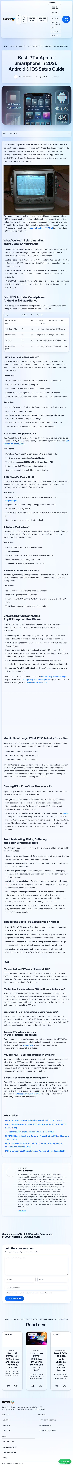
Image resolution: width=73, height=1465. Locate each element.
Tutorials (14, 46)
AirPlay (65, 813)
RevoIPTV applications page (53, 676)
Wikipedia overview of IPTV (28, 1094)
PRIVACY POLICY (9, 1442)
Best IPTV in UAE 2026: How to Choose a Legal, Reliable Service (60, 1362)
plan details (28, 1045)
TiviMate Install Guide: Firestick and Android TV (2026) (29, 1132)
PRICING (24, 19)
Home (6, 46)
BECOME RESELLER (55, 8)
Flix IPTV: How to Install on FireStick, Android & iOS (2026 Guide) (33, 1120)
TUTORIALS (55, 18)
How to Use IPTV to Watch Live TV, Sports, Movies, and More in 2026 (36, 1362)
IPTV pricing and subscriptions (36, 679)
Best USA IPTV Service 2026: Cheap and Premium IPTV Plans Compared (12, 1360)
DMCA (5, 1458)
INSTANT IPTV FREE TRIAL (47, 1420)
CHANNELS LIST (42, 19)
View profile (22, 1210)
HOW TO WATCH (32, 19)
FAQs (53, 28)
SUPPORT (52, 3)
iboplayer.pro (11, 501)
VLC (7, 884)
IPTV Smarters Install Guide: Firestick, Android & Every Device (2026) (35, 1151)
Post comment (14, 1298)
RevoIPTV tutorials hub (37, 682)
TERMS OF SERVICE (9, 1452)
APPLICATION (55, 13)
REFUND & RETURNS (9, 1447)
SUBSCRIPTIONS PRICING (47, 1430)
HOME (18, 19)
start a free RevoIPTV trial (41, 228)
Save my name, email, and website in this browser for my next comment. (29, 1293)
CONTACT (55, 31)
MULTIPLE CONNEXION (56, 23)
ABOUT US (55, 35)
